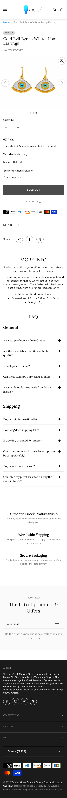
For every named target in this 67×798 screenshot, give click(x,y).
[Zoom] (61, 61)
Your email (13, 624)
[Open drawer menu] (5, 9)
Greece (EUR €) (17, 751)
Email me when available (18, 170)
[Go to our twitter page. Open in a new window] (24, 701)
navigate (9, 726)
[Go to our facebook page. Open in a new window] (6, 701)
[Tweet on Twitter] (40, 239)
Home (6, 22)
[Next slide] (61, 83)
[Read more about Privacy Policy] (33, 538)
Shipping (24, 146)
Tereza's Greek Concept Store (26, 782)
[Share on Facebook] (29, 239)
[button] (31, 113)
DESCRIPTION (11, 225)
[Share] (19, 239)
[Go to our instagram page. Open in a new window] (15, 701)
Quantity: (8, 120)
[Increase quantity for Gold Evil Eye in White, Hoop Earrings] (18, 127)
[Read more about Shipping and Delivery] (33, 518)
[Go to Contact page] (33, 559)
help (6, 737)
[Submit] (58, 623)
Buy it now (33, 202)
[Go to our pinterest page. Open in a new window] (33, 701)
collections (11, 715)
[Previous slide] (5, 83)
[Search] (54, 9)
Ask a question (12, 177)
